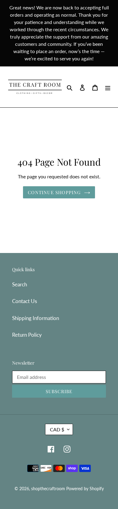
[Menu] (107, 87)
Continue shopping (54, 192)
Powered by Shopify (85, 488)
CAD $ (57, 429)
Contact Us (24, 301)
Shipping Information (35, 318)
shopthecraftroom (48, 488)
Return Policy (27, 335)
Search (19, 284)
